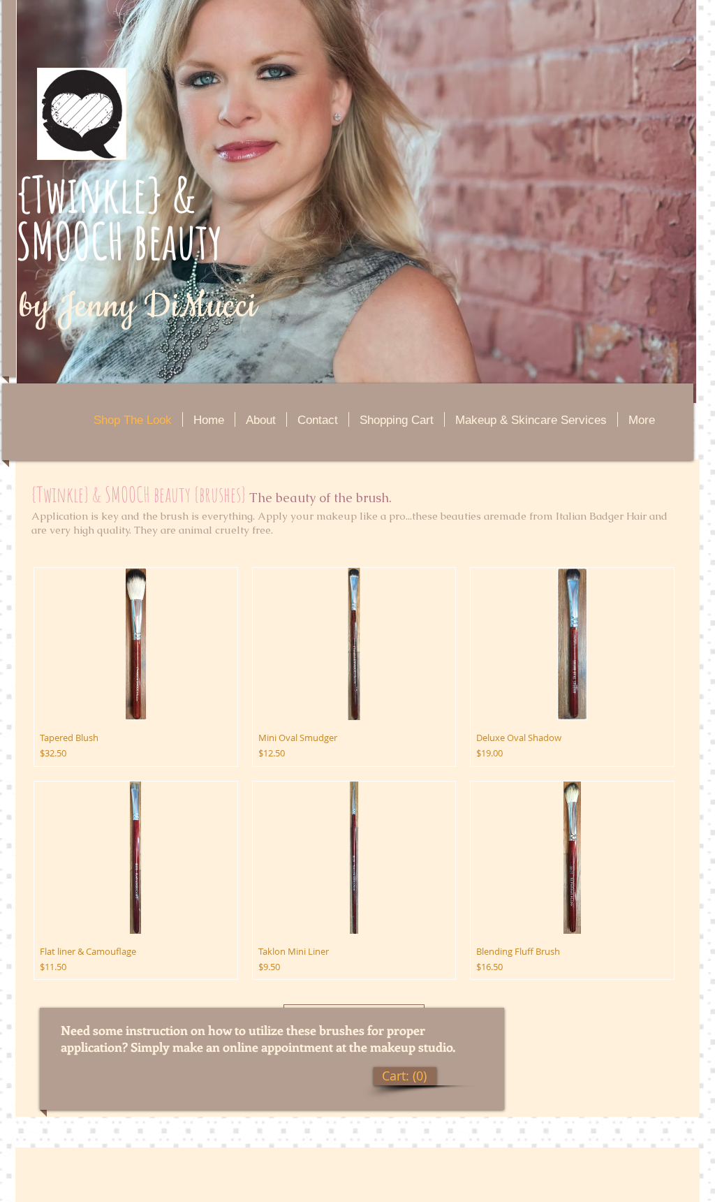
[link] (404, 1076)
